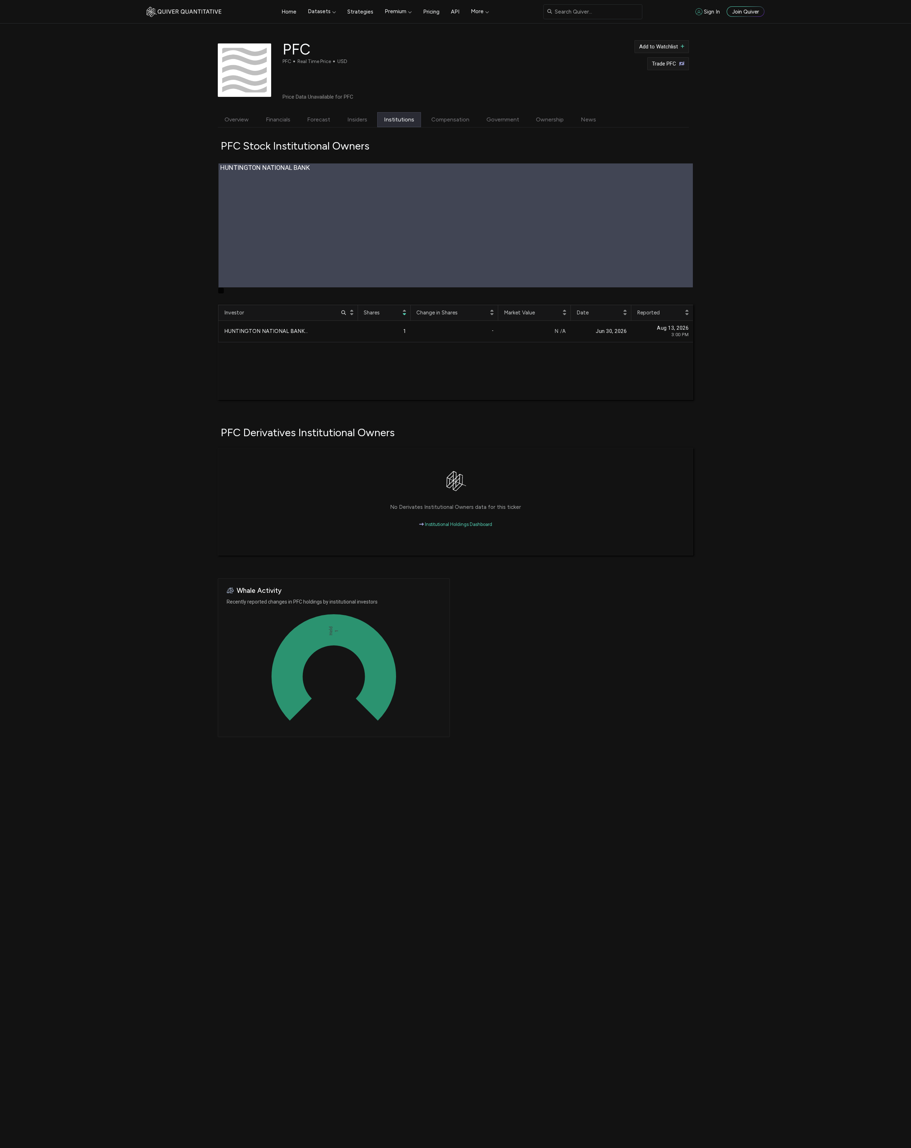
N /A (560, 331)
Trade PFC (664, 64)
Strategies (360, 12)
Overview (237, 119)
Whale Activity (259, 590)
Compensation (450, 119)
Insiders (357, 119)
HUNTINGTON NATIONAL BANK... (266, 331)
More (477, 11)
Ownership (550, 119)
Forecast (318, 119)
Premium (395, 11)
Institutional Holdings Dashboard (458, 524)
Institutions (399, 119)
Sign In (712, 12)
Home (288, 12)
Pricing (431, 12)
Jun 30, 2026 (611, 331)
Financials (278, 119)
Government (502, 119)
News (588, 119)
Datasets (319, 11)
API (455, 12)
